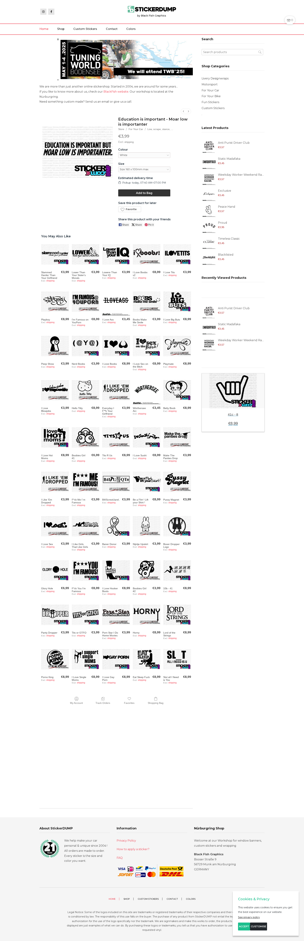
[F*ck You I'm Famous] (85, 570)
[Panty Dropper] (55, 615)
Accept (244, 926)
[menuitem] (183, 111)
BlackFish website (115, 91)
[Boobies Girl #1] (85, 437)
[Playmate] (177, 346)
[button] (129, 209)
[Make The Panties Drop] (177, 437)
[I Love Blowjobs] (55, 390)
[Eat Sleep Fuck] (146, 659)
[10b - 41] (177, 570)
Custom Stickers (85, 29)
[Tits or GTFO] (85, 615)
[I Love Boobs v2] (146, 254)
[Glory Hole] (55, 570)
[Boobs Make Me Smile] (146, 301)
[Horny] (146, 615)
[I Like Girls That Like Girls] (85, 526)
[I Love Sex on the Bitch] (146, 346)
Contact (112, 29)
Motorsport (210, 84)
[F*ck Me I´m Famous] (85, 481)
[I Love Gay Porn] (116, 659)
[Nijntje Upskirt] (146, 526)
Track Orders (103, 703)
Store (121, 129)
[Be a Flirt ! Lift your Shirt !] (146, 481)
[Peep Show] (55, 346)
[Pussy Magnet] (177, 481)
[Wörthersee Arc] (146, 390)
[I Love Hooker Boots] (116, 570)
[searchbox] (232, 52)
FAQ (120, 857)
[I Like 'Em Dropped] (55, 481)
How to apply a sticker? (133, 849)
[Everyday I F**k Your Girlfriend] (116, 390)
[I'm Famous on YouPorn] (85, 301)
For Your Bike (211, 96)
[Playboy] (55, 301)
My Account (76, 703)
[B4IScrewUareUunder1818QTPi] (116, 481)
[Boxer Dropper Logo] (177, 526)
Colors (131, 29)
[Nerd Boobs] (85, 346)
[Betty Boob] (177, 390)
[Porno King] (55, 659)
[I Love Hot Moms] (55, 437)
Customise (258, 926)
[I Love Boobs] (116, 346)
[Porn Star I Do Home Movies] (116, 615)
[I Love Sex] (55, 526)
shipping (129, 142)
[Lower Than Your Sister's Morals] (85, 254)
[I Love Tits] (177, 254)
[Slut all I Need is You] (177, 659)
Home (43, 29)
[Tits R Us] (116, 437)
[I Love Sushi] (146, 437)
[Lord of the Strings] (177, 615)
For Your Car (136, 129)
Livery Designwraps (215, 78)
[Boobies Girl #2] (146, 570)
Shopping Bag (155, 703)
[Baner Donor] (116, 526)
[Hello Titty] (85, 390)
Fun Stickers (210, 102)
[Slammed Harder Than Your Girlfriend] (55, 254)
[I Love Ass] (116, 301)
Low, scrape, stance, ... (160, 129)
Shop (61, 29)
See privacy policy (249, 917)
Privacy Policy (126, 840)
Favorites (129, 703)
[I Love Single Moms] (85, 659)
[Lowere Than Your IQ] (116, 254)
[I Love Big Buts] (177, 301)
